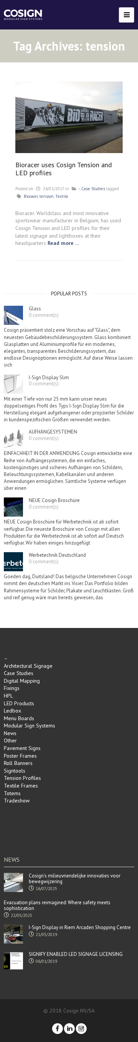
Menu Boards (19, 718)
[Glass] (13, 315)
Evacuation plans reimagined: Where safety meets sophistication (57, 906)
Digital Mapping (22, 680)
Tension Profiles (22, 778)
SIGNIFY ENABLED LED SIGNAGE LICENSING (76, 954)
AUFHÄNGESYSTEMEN (53, 432)
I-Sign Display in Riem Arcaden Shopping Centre (80, 928)
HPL (8, 695)
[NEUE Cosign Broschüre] (13, 507)
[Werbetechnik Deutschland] (13, 561)
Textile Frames (21, 785)
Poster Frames (20, 755)
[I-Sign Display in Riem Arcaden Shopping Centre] (13, 934)
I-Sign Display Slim (49, 378)
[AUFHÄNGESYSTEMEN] (13, 438)
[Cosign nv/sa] (23, 14)
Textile (61, 196)
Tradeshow (17, 800)
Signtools (14, 770)
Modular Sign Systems (29, 725)
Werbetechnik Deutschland (57, 555)
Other (10, 740)
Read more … (63, 243)
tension (46, 196)
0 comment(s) (44, 315)
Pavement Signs (22, 748)
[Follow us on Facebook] (57, 1028)
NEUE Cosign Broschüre (54, 500)
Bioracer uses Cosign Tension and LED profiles (63, 169)
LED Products (19, 703)
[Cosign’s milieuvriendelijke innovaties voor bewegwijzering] (13, 882)
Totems (12, 793)
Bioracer (31, 196)
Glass (35, 309)
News (10, 733)
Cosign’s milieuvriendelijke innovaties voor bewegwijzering (74, 879)
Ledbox (12, 710)
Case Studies (93, 188)
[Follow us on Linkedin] (69, 1028)
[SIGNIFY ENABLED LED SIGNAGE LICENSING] (13, 960)
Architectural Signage (28, 665)
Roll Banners (18, 763)
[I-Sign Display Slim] (13, 384)
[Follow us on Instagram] (81, 1028)
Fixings (12, 688)
